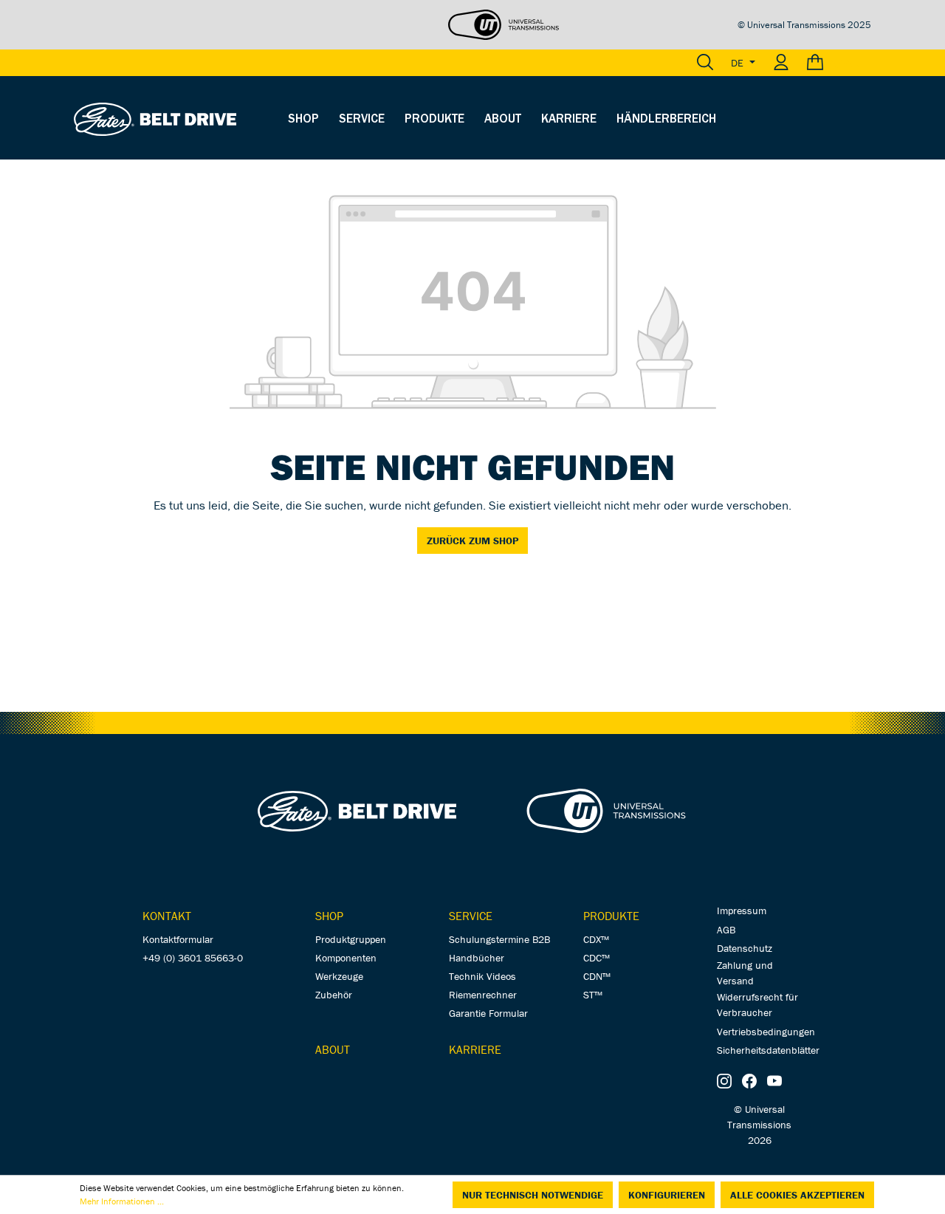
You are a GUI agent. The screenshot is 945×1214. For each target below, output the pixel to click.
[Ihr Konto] (781, 62)
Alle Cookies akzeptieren (797, 1194)
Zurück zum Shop (472, 540)
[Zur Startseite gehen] (155, 118)
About (332, 1049)
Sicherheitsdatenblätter (768, 1050)
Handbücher (476, 957)
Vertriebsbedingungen (766, 1031)
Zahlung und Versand (745, 972)
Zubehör (333, 994)
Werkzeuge (339, 976)
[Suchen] (705, 62)
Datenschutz (744, 948)
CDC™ (596, 957)
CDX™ (596, 939)
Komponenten (346, 957)
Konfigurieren (666, 1194)
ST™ (592, 994)
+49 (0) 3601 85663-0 (192, 957)
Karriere (475, 1049)
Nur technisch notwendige (532, 1194)
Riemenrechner (483, 994)
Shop (329, 915)
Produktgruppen (350, 939)
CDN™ (597, 976)
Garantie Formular (488, 1013)
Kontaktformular (177, 939)
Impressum (741, 910)
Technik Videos (482, 976)
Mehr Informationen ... (122, 1201)
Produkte (611, 915)
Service (470, 915)
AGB (726, 929)
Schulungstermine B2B (499, 939)
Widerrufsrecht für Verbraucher (757, 1004)
